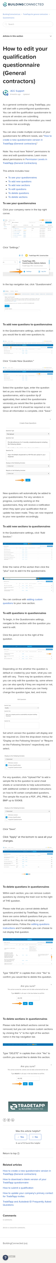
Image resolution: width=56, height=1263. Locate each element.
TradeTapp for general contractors (35, 14)
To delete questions (18, 193)
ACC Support (17, 90)
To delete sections (17, 197)
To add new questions (19, 181)
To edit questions (17, 189)
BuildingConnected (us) (11, 14)
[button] (5, 1257)
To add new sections (19, 185)
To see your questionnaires (22, 177)
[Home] (23, 5)
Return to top (10, 1153)
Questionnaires (8, 18)
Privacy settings (9, 1256)
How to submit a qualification (18, 1187)
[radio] (21, 1137)
